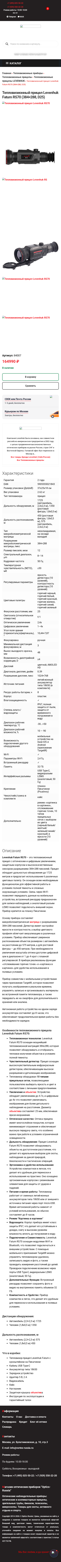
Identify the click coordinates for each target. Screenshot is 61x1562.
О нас (19, 1416)
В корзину (30, 377)
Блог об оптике (38, 1421)
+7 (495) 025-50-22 (15, 3)
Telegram (12, 17)
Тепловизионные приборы (28, 73)
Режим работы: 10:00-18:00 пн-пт (15, 11)
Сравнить (30, 385)
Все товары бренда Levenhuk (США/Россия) (30, 457)
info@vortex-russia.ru (21, 1448)
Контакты (7, 1416)
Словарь (7, 1426)
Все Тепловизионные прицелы (30, 460)
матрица (35, 922)
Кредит (23, 1421)
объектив (30, 1092)
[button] (15, 63)
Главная (6, 73)
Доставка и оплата (35, 1416)
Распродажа (9, 1421)
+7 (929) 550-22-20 (15, 7)
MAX (22, 17)
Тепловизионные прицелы (17, 77)
